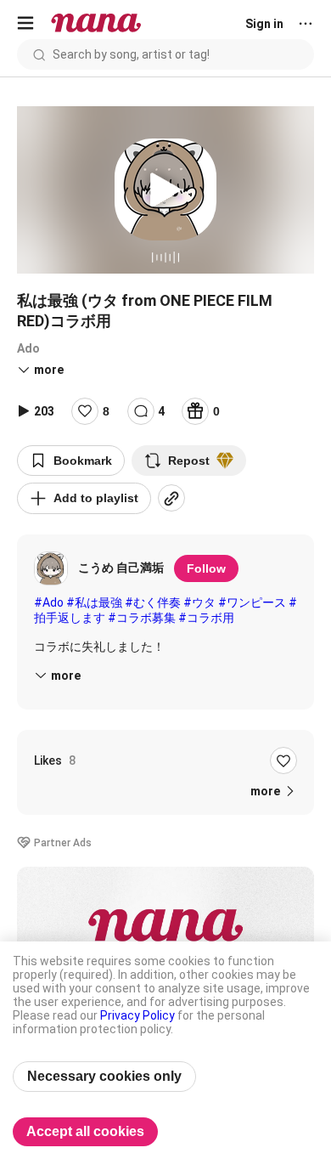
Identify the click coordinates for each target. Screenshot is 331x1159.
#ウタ (199, 602)
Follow (206, 568)
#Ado (49, 602)
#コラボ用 (206, 618)
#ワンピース (252, 602)
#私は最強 (94, 602)
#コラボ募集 (142, 618)
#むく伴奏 (153, 602)
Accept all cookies (85, 1131)
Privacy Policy (137, 1015)
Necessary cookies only (104, 1076)
